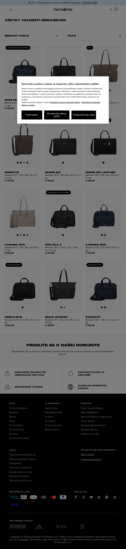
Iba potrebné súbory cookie (56, 114)
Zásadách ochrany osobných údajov (65, 102)
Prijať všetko (32, 115)
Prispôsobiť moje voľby (83, 115)
